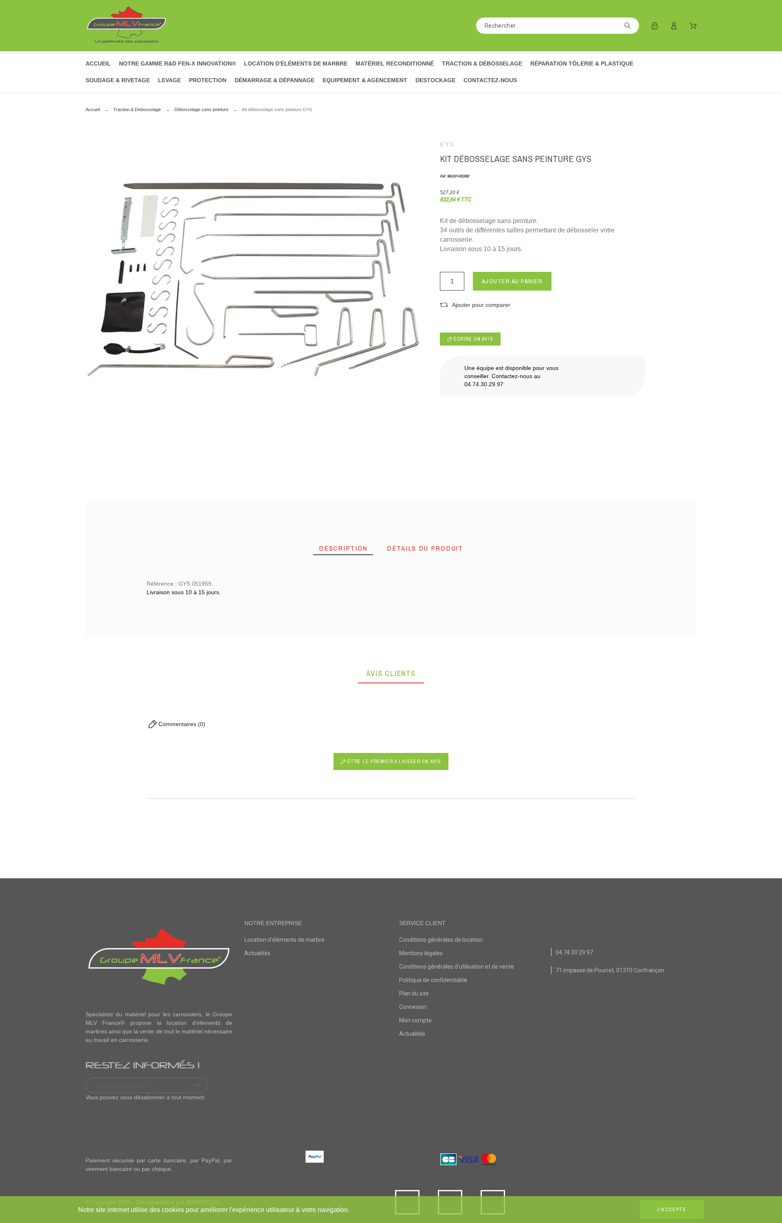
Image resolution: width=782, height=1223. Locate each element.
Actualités (257, 953)
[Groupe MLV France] (126, 25)
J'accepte (672, 1209)
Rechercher (629, 26)
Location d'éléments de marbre (284, 939)
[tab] (343, 548)
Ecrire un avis (472, 339)
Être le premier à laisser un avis (394, 761)
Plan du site (414, 993)
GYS (447, 144)
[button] (475, 305)
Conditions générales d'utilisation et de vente (456, 966)
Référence (143, 662)
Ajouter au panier (512, 281)
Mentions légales (421, 953)
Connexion (412, 1007)
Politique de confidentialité (433, 980)
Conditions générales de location (441, 939)
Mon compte (415, 1020)
